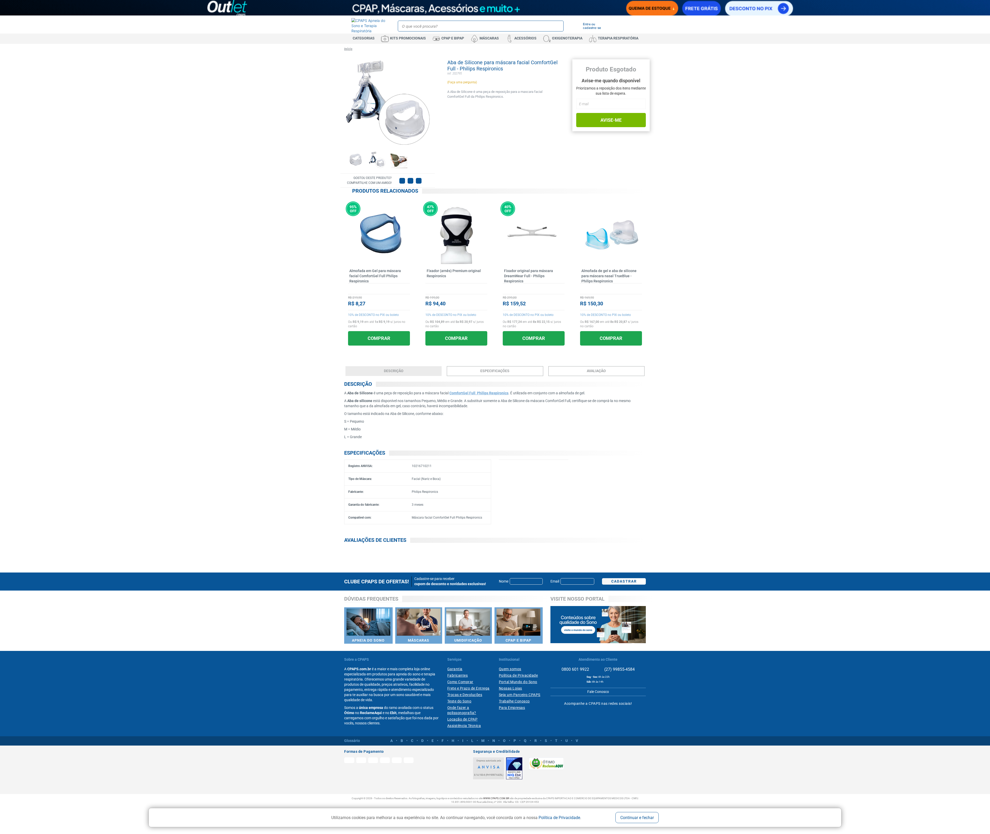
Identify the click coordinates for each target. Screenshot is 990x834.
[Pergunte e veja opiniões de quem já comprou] (379, 288)
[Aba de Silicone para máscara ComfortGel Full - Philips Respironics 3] (399, 159)
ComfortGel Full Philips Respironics (478, 393)
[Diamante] (514, 768)
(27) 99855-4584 (619, 669)
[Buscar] (559, 26)
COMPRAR (379, 338)
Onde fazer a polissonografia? (461, 710)
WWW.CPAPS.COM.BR (496, 798)
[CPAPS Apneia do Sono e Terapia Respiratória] (369, 26)
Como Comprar (460, 682)
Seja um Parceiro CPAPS (519, 695)
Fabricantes (457, 675)
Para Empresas (512, 708)
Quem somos (510, 669)
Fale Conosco (598, 692)
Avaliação (596, 371)
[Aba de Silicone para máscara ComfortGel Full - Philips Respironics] (355, 159)
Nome (503, 581)
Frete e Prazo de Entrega (468, 688)
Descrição (393, 371)
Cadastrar (624, 581)
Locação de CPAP (462, 719)
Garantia (455, 669)
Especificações (494, 371)
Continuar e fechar (637, 817)
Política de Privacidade (559, 817)
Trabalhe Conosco (514, 701)
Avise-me (611, 120)
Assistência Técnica (464, 726)
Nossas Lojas (510, 688)
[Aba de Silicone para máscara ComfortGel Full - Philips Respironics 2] (377, 159)
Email (554, 581)
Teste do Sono (459, 701)
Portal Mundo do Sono (518, 682)
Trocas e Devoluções (464, 695)
